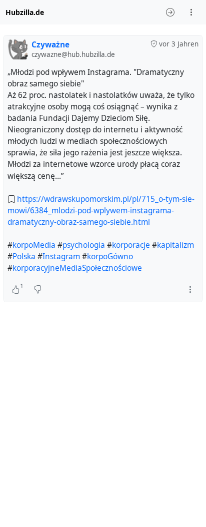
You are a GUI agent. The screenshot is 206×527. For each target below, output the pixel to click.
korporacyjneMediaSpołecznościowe (77, 268)
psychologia (83, 245)
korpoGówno (110, 256)
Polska (24, 256)
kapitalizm (175, 245)
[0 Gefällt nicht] (38, 289)
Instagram (61, 256)
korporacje (131, 245)
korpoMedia (34, 245)
